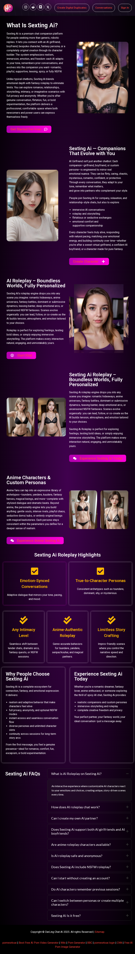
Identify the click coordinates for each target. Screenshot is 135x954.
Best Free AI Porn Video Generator (39, 942)
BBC (89, 942)
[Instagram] (25, 7)
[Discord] (40, 7)
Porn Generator (76, 942)
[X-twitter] (48, 7)
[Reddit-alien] (33, 7)
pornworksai (9, 942)
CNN (119, 942)
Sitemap (99, 931)
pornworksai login (104, 942)
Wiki (63, 942)
